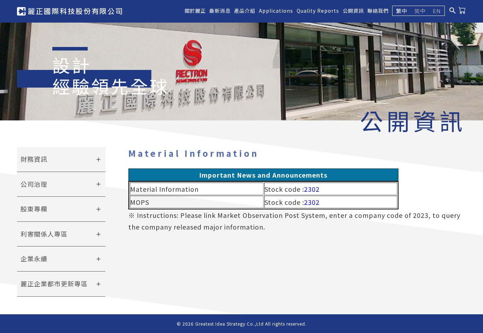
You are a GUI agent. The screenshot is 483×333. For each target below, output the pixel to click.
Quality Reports (318, 10)
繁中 (401, 10)
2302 (312, 189)
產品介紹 (244, 10)
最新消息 (220, 10)
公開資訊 (353, 10)
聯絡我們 (378, 10)
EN (437, 10)
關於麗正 (195, 10)
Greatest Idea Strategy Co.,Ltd (229, 323)
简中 (420, 10)
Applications (276, 10)
